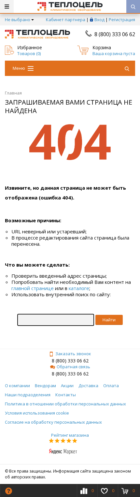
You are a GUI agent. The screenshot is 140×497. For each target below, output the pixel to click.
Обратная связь (73, 367)
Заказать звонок (73, 354)
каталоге (79, 288)
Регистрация (122, 19)
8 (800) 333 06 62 (114, 34)
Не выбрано (17, 19)
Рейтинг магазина (70, 435)
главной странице (32, 288)
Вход (99, 19)
